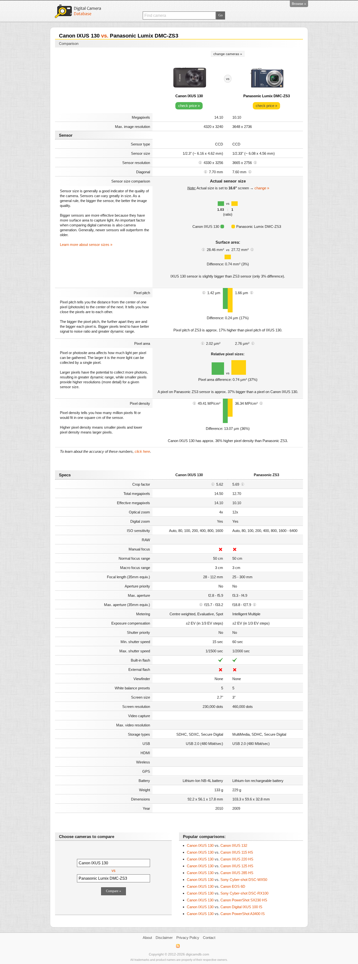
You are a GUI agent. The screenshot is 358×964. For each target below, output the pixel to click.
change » (261, 188)
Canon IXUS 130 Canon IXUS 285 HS (220, 873)
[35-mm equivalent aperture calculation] (200, 604)
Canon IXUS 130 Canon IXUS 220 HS (220, 859)
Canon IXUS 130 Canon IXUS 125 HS (220, 866)
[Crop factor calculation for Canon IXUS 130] (212, 484)
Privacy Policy (187, 937)
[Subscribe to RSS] (178, 946)
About (147, 937)
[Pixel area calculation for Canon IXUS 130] (202, 343)
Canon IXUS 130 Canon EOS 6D (216, 886)
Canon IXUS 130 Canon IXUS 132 (217, 845)
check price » (189, 106)
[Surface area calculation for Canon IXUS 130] (203, 249)
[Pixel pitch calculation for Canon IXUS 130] (203, 292)
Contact (209, 937)
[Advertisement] (103, 80)
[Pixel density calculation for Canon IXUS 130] (194, 403)
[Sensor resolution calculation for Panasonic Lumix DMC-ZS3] (255, 162)
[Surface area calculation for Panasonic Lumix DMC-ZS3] (252, 249)
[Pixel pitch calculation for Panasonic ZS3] (251, 292)
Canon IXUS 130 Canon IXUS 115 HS (220, 852)
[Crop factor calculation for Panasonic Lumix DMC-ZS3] (242, 484)
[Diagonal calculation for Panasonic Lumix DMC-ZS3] (249, 171)
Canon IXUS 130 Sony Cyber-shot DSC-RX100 (227, 893)
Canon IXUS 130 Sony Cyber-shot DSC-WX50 (227, 879)
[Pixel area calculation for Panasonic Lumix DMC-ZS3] (252, 343)
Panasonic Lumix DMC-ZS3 (266, 96)
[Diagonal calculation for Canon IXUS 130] (205, 171)
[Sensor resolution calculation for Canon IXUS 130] (200, 162)
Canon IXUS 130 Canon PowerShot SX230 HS (227, 900)
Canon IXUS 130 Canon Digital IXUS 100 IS (224, 907)
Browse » (299, 4)
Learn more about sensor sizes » (86, 244)
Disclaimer (164, 937)
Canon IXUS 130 (189, 96)
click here (142, 451)
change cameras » (227, 54)
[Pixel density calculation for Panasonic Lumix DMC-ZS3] (261, 403)
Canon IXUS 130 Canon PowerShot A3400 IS (226, 914)
